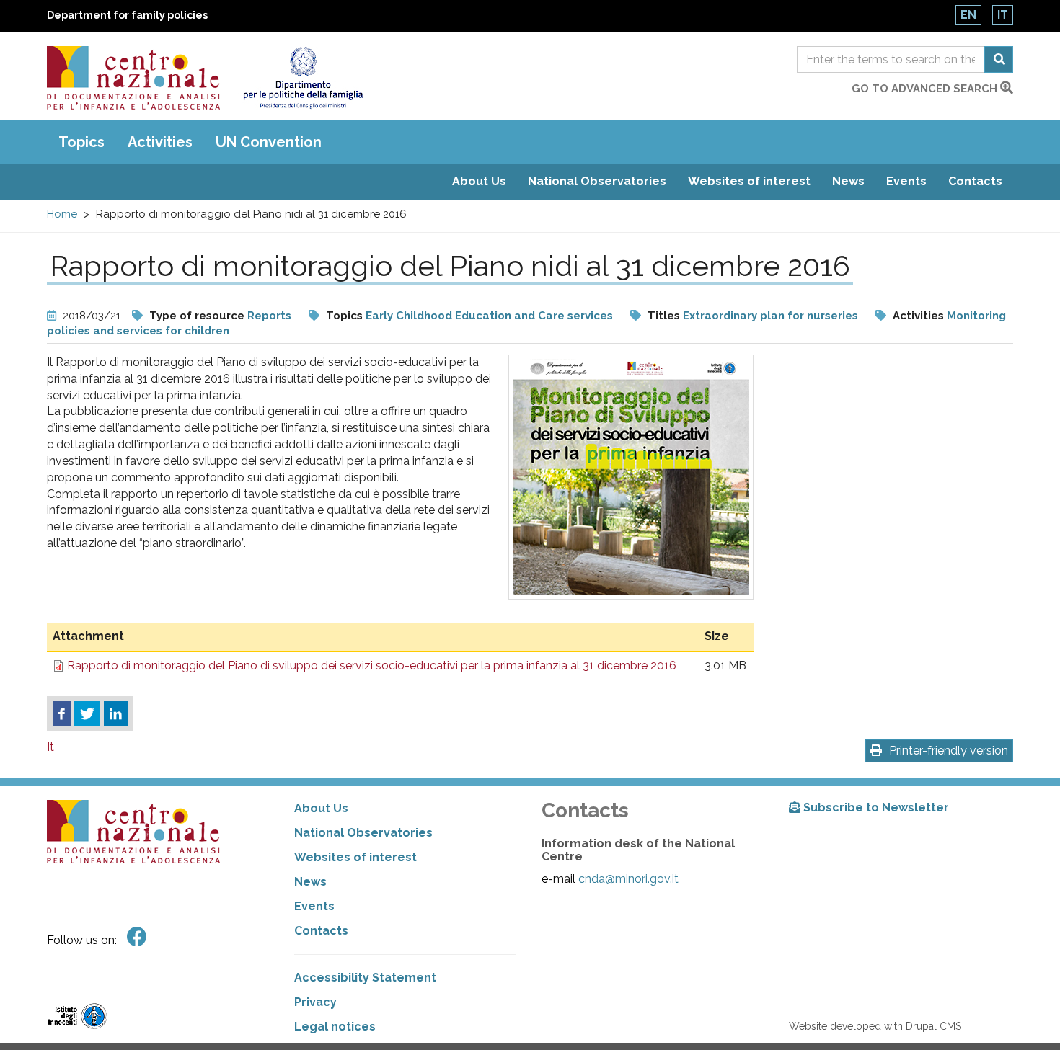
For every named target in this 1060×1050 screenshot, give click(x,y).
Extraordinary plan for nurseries (770, 315)
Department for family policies (127, 15)
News (848, 181)
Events (906, 181)
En (968, 15)
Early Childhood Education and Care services (489, 315)
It (1002, 15)
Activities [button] (160, 142)
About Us (479, 181)
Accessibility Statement (365, 977)
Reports (269, 315)
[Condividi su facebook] (62, 714)
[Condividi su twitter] (87, 714)
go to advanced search (926, 88)
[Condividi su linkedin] (116, 714)
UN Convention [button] (269, 142)
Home (62, 214)
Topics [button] (81, 142)
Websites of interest (749, 181)
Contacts (975, 181)
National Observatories (597, 181)
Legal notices (335, 1026)
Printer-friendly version (948, 750)
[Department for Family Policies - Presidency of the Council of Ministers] (302, 78)
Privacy (315, 1002)
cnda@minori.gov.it (628, 879)
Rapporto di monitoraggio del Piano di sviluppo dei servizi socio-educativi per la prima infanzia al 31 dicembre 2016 (371, 665)
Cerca (998, 59)
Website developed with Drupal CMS (875, 1026)
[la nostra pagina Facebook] (137, 937)
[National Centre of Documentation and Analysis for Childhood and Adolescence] (133, 78)
